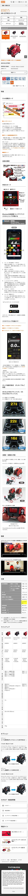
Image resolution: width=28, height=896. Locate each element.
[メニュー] (26, 2)
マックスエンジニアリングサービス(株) (11, 528)
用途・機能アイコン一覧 (18, 85)
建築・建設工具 (6, 5)
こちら (20, 463)
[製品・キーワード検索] (11, 2)
